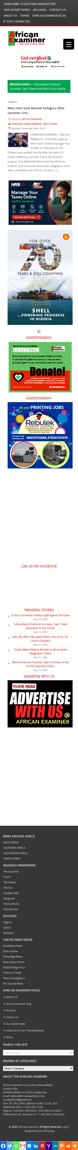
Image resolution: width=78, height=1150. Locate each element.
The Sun (8, 887)
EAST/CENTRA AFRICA (15, 853)
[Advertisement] (39, 519)
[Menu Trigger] (68, 44)
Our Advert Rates (17, 9)
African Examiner (32, 119)
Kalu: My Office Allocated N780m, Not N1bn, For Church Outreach (40, 638)
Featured (17, 123)
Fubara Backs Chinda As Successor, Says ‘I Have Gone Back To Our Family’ (40, 626)
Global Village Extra (14, 967)
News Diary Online (13, 962)
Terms (24, 15)
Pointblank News (12, 945)
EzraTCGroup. (47, 1131)
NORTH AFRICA (12, 858)
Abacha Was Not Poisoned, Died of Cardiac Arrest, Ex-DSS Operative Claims (40, 664)
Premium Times (12, 972)
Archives (39, 9)
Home (11, 101)
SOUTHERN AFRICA (14, 847)
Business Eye (10, 909)
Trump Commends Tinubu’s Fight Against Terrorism (40, 615)
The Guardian (11, 871)
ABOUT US (10, 15)
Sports (7, 927)
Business (8, 933)
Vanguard (9, 898)
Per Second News (13, 983)
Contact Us (57, 9)
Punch (7, 876)
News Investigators (14, 978)
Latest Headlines (32, 123)
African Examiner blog (49, 15)
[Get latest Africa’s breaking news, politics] (27, 38)
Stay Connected (18, 21)
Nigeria (7, 922)
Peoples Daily (11, 893)
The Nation (9, 882)
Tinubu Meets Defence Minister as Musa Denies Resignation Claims (40, 651)
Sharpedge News (12, 956)
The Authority (11, 903)
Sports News (50, 123)
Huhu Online (10, 951)
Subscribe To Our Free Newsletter (30, 4)
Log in (65, 1126)
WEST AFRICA (11, 842)
